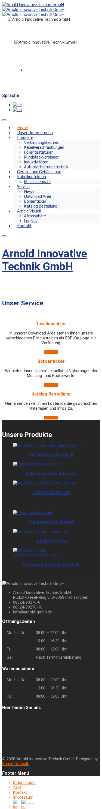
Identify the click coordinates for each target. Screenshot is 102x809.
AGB (17, 787)
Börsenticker (35, 201)
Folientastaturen (39, 152)
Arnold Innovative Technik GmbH (44, 260)
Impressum (23, 797)
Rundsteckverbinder (41, 157)
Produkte (25, 137)
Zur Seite (51, 352)
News (29, 191)
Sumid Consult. (15, 763)
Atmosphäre (35, 216)
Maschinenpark (37, 181)
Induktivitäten (36, 162)
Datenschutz (24, 782)
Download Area (37, 196)
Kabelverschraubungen (44, 147)
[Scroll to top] (31, 803)
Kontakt (24, 225)
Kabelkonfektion (31, 176)
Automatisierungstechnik (51, 564)
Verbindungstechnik (41, 142)
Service (23, 186)
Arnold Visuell (29, 211)
